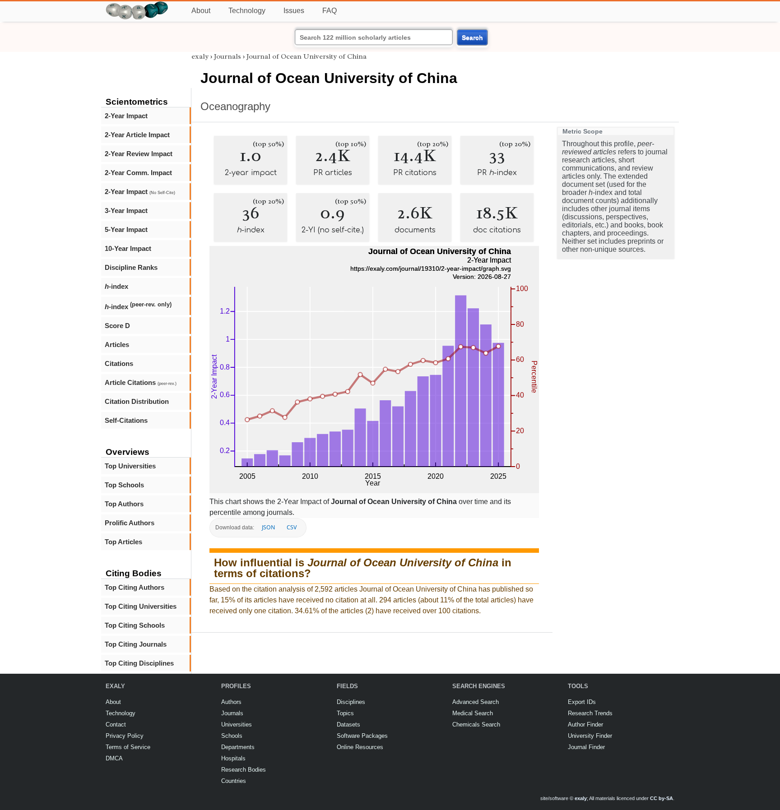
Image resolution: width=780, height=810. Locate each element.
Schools (231, 735)
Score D (117, 325)
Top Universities (130, 466)
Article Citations (140, 382)
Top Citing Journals (136, 644)
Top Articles (123, 542)
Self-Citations (126, 420)
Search (472, 37)
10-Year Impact (128, 248)
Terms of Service (128, 747)
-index (116, 286)
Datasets (348, 724)
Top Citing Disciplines (139, 663)
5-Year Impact (126, 229)
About (200, 10)
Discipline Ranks (131, 267)
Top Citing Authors (134, 587)
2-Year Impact (126, 116)
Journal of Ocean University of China (306, 56)
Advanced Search (475, 702)
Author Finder (585, 724)
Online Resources (360, 747)
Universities (236, 724)
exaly (200, 56)
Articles (117, 344)
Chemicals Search (476, 724)
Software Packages (362, 735)
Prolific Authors (129, 523)
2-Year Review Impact (138, 153)
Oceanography (235, 106)
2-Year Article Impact (137, 135)
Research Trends (590, 713)
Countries (233, 781)
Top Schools (124, 485)
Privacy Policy (125, 735)
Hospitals (233, 758)
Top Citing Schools (135, 625)
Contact (116, 724)
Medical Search (472, 713)
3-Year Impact (126, 210)
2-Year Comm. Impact (138, 172)
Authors (231, 702)
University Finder (590, 735)
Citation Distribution (137, 401)
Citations (119, 363)
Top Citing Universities (140, 606)
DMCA (114, 758)
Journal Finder (586, 747)
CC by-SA (661, 798)
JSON (268, 527)
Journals (227, 56)
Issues (293, 10)
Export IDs (582, 702)
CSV (292, 527)
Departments (238, 747)
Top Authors (124, 504)
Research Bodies (243, 769)
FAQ (329, 10)
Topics (345, 713)
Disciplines (351, 702)
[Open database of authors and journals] (137, 5)
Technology (246, 10)
